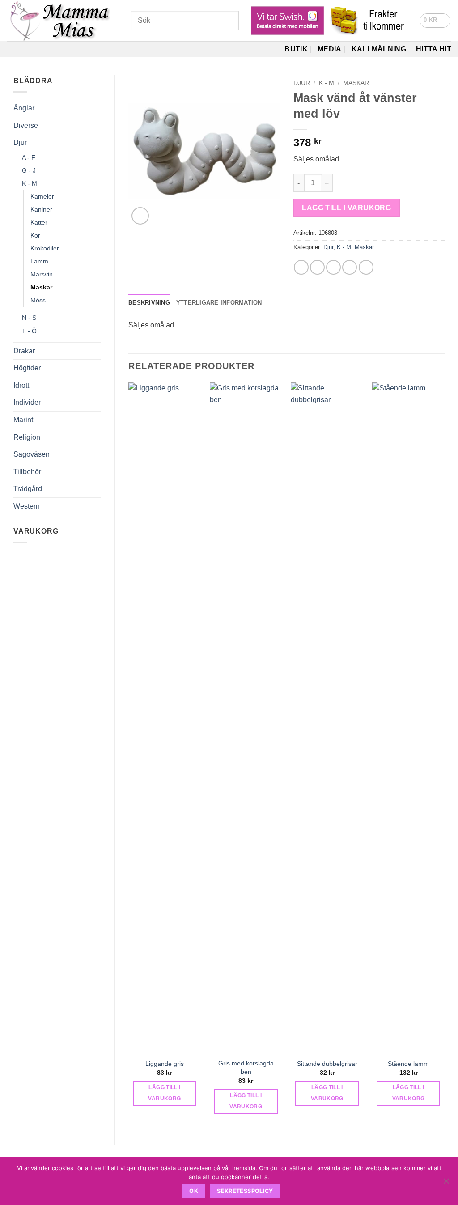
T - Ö (29, 331)
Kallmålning (379, 49)
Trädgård (27, 488)
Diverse (25, 125)
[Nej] (446, 1183)
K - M (29, 183)
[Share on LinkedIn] (366, 267)
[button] (435, 20)
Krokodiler (44, 248)
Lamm (39, 261)
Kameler (42, 196)
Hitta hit (433, 49)
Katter (38, 222)
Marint (23, 420)
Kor (35, 235)
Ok (193, 1191)
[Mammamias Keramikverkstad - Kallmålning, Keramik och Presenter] (62, 20)
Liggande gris (164, 1063)
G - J (29, 170)
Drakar (24, 351)
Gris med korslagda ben (246, 1067)
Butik (296, 49)
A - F (28, 157)
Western (26, 506)
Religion (26, 437)
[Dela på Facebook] (301, 267)
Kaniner (41, 209)
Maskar (41, 287)
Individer (27, 402)
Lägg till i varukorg (346, 208)
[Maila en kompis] (333, 267)
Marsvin (41, 274)
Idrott (21, 385)
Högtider (27, 368)
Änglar (23, 108)
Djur (20, 142)
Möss (38, 300)
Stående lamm (408, 1063)
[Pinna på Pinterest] (349, 267)
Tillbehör (27, 471)
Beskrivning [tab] (149, 302)
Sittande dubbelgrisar (327, 1063)
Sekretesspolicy (245, 1191)
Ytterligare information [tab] (219, 302)
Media (330, 49)
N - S (29, 317)
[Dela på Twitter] (317, 267)
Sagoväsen (31, 454)
